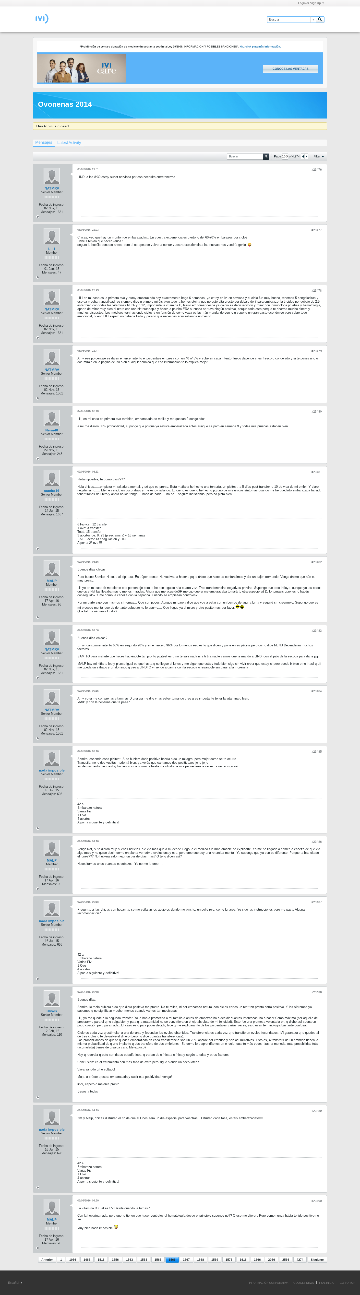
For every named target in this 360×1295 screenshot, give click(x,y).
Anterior (47, 1259)
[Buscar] (320, 19)
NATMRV (52, 188)
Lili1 (51, 249)
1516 (101, 1259)
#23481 (317, 472)
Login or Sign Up (309, 3)
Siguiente (317, 1259)
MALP (52, 581)
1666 (257, 1259)
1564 (143, 1259)
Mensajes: (47, 212)
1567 (186, 1259)
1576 (229, 1259)
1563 (129, 1259)
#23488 (317, 992)
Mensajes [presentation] (43, 142)
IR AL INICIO (327, 1282)
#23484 (317, 691)
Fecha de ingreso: (51, 204)
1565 (158, 1259)
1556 (115, 1259)
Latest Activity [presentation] (69, 143)
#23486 (317, 842)
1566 (172, 1259)
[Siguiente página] (306, 156)
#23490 (317, 1201)
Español (14, 1282)
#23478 (317, 290)
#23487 (317, 902)
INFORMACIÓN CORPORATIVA (268, 1282)
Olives (52, 1011)
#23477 (317, 230)
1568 (200, 1259)
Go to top (347, 1282)
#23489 (317, 1111)
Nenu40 (51, 430)
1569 (214, 1259)
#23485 (317, 751)
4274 (300, 1259)
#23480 (317, 411)
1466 (87, 1259)
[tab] (44, 143)
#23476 (317, 169)
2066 (271, 1259)
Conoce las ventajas (291, 69)
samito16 (51, 491)
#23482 (317, 562)
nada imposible (52, 770)
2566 (285, 1259)
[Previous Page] (303, 156)
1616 (243, 1259)
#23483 (317, 630)
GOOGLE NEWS (303, 1282)
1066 (72, 1259)
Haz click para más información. (260, 46)
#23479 (317, 351)
